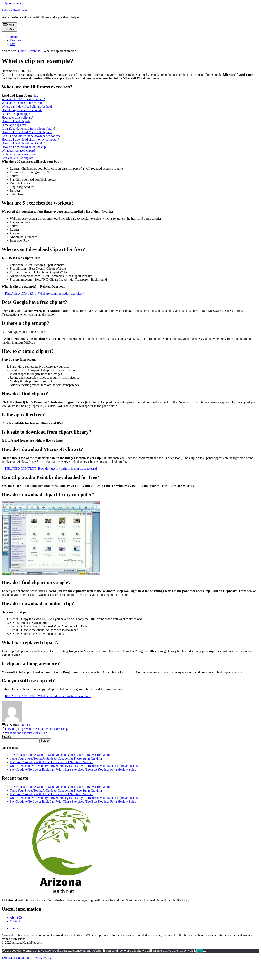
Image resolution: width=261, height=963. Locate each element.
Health (14, 36)
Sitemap (15, 928)
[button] (3, 946)
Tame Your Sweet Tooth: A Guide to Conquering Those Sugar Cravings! (56, 758)
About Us (16, 917)
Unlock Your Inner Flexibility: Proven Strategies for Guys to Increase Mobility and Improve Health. (74, 765)
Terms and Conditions (16, 958)
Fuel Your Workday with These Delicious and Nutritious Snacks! (51, 762)
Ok (199, 950)
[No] (204, 951)
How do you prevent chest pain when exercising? (37, 729)
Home (22, 51)
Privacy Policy (42, 958)
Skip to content (11, 3)
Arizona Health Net (14, 10)
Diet (12, 44)
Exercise (15, 40)
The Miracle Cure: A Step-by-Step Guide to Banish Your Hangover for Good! (60, 754)
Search (45, 740)
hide (35, 95)
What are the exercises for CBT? (26, 733)
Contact (15, 921)
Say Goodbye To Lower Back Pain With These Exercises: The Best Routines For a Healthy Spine (73, 769)
